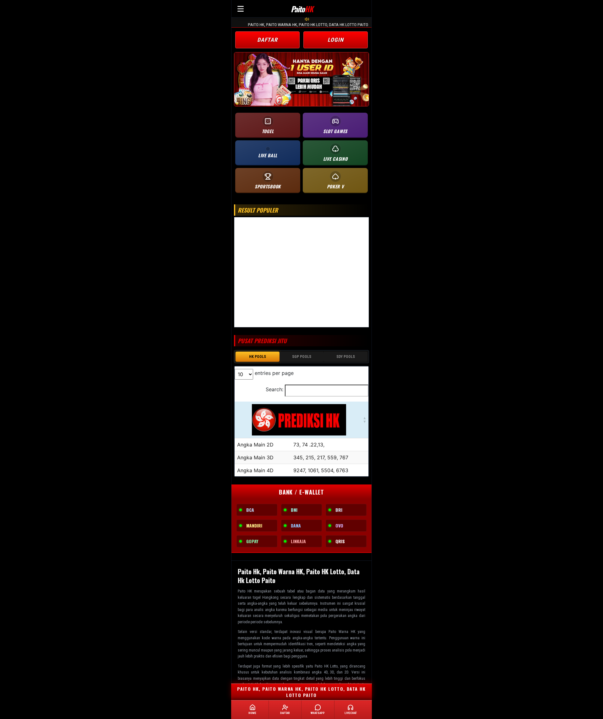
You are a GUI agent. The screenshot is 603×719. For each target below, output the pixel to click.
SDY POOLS (345, 356)
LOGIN (336, 39)
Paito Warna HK (342, 632)
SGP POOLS (301, 356)
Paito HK (245, 591)
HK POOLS (257, 356)
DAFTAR (267, 39)
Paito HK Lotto (326, 666)
